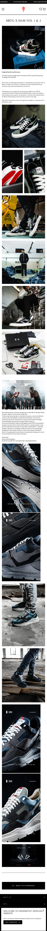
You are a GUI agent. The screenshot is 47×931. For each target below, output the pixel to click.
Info (5, 904)
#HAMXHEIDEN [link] (31, 441)
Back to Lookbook (25, 885)
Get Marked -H (12, 922)
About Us (7, 897)
